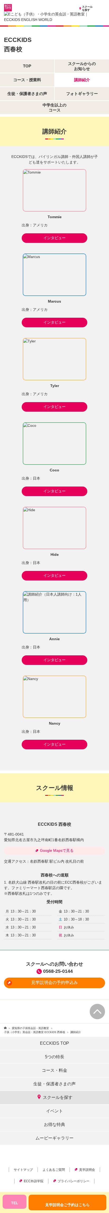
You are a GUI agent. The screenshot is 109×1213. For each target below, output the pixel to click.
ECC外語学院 (33, 1181)
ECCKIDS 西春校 (54, 824)
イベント (54, 1111)
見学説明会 (87, 1170)
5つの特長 (54, 1057)
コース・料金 (54, 1070)
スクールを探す (87, 8)
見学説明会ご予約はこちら (67, 1205)
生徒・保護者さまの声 (54, 1084)
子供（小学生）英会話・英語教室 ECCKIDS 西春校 (34, 1032)
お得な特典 (54, 1124)
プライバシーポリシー (73, 1181)
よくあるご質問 (54, 1170)
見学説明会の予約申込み (54, 982)
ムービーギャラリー (54, 1138)
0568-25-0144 (58, 971)
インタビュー (54, 238)
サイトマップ (23, 1170)
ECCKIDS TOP (54, 1043)
